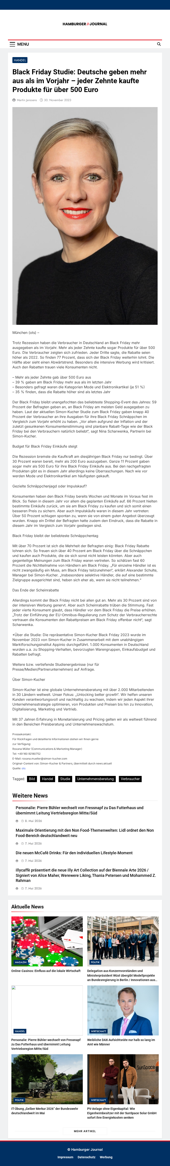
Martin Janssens (27, 100)
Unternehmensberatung (95, 779)
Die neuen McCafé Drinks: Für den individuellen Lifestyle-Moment (74, 853)
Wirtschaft (98, 1031)
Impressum (65, 1157)
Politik (95, 962)
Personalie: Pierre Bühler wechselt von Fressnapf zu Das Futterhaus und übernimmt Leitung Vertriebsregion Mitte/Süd (46, 1044)
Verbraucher (130, 779)
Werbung (106, 1157)
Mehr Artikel (85, 1131)
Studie (65, 779)
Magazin (21, 962)
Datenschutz (86, 1157)
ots (23, 768)
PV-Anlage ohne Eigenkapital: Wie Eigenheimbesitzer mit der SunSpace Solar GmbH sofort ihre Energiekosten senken (121, 1113)
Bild (32, 779)
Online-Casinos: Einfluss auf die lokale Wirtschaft (46, 971)
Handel (20, 60)
